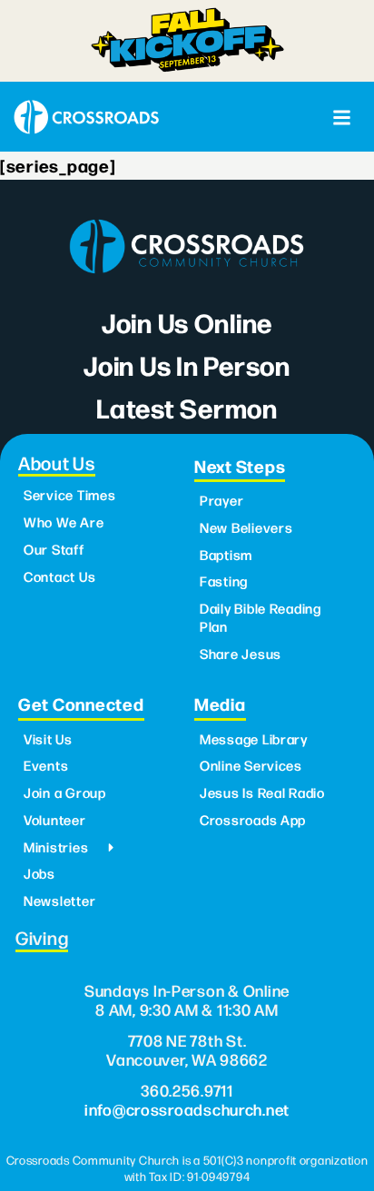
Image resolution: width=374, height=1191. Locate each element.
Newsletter (59, 900)
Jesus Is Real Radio (262, 792)
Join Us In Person (187, 364)
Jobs (39, 873)
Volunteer (55, 820)
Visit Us (48, 739)
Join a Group (65, 792)
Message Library (254, 739)
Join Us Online (187, 322)
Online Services (251, 765)
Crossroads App (253, 820)
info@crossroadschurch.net (187, 1108)
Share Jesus (240, 654)
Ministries (56, 847)
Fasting (224, 581)
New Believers (246, 527)
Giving (41, 937)
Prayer (221, 500)
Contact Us (59, 576)
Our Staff (54, 549)
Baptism (226, 555)
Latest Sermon (187, 407)
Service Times (70, 495)
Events (46, 765)
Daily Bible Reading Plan (260, 617)
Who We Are (63, 522)
